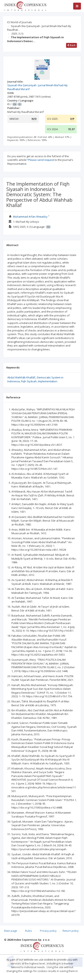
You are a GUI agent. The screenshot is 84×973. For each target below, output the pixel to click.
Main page (10, 931)
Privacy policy (48, 931)
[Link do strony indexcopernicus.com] (42, 946)
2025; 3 (17, 33)
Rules (28, 931)
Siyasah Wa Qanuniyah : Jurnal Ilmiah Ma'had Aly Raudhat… (39, 28)
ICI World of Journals (19, 22)
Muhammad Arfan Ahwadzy (30, 216)
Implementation (47, 381)
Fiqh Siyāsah (29, 381)
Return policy (71, 931)
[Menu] (77, 6)
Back (72, 45)
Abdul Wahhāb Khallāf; (21, 377)
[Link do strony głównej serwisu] (25, 6)
